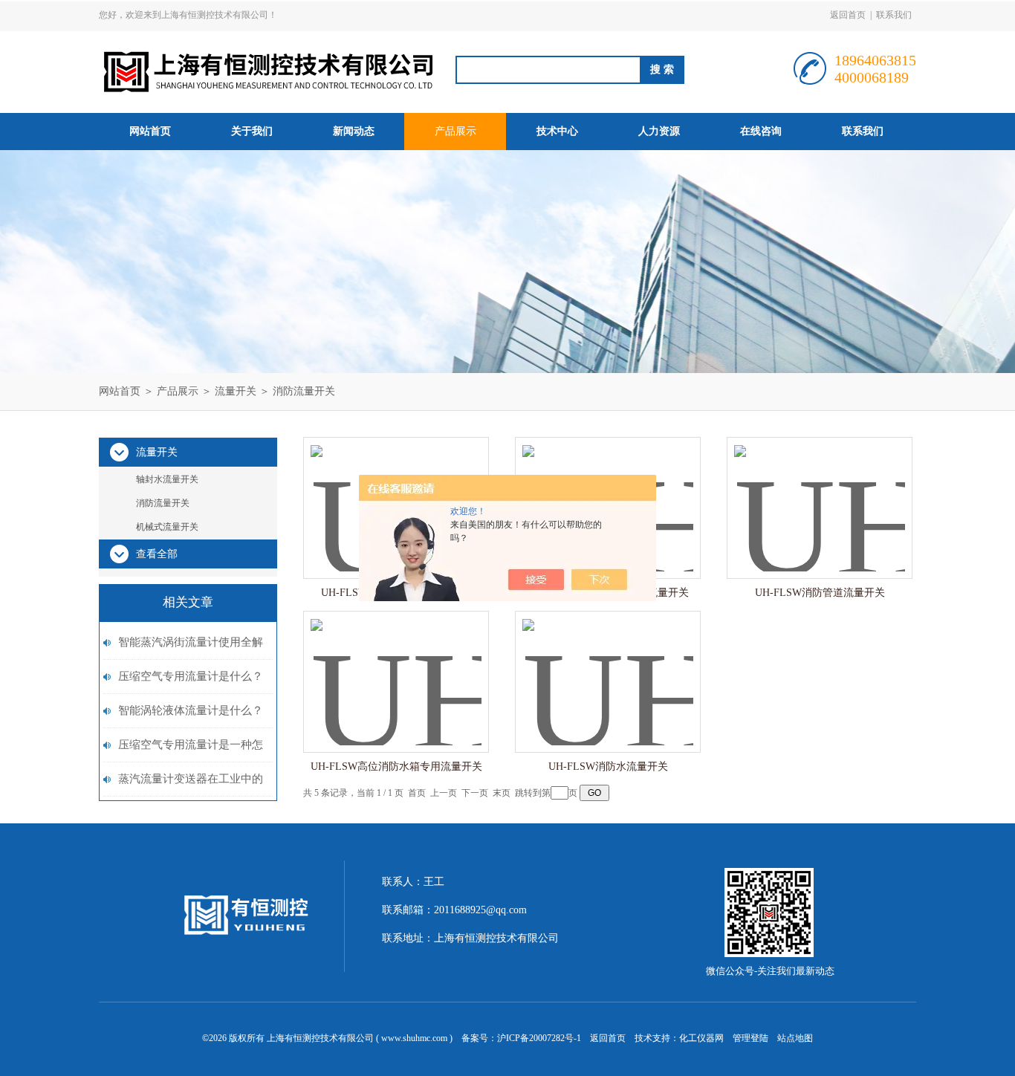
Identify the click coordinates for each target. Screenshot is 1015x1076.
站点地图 (795, 1038)
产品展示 (455, 131)
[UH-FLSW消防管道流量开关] (819, 493)
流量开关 (235, 391)
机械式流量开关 (167, 527)
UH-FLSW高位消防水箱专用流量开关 (396, 766)
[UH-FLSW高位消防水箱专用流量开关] (396, 667)
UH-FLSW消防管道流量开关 (820, 592)
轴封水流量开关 (167, 479)
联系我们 (894, 15)
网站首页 (150, 131)
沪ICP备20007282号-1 (539, 1038)
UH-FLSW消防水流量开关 (608, 766)
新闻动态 (353, 131)
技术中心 (557, 131)
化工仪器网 (701, 1038)
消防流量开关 (304, 391)
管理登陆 (750, 1038)
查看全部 (157, 554)
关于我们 (252, 131)
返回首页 (848, 15)
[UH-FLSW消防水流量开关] (607, 667)
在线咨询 (761, 131)
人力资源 (659, 131)
